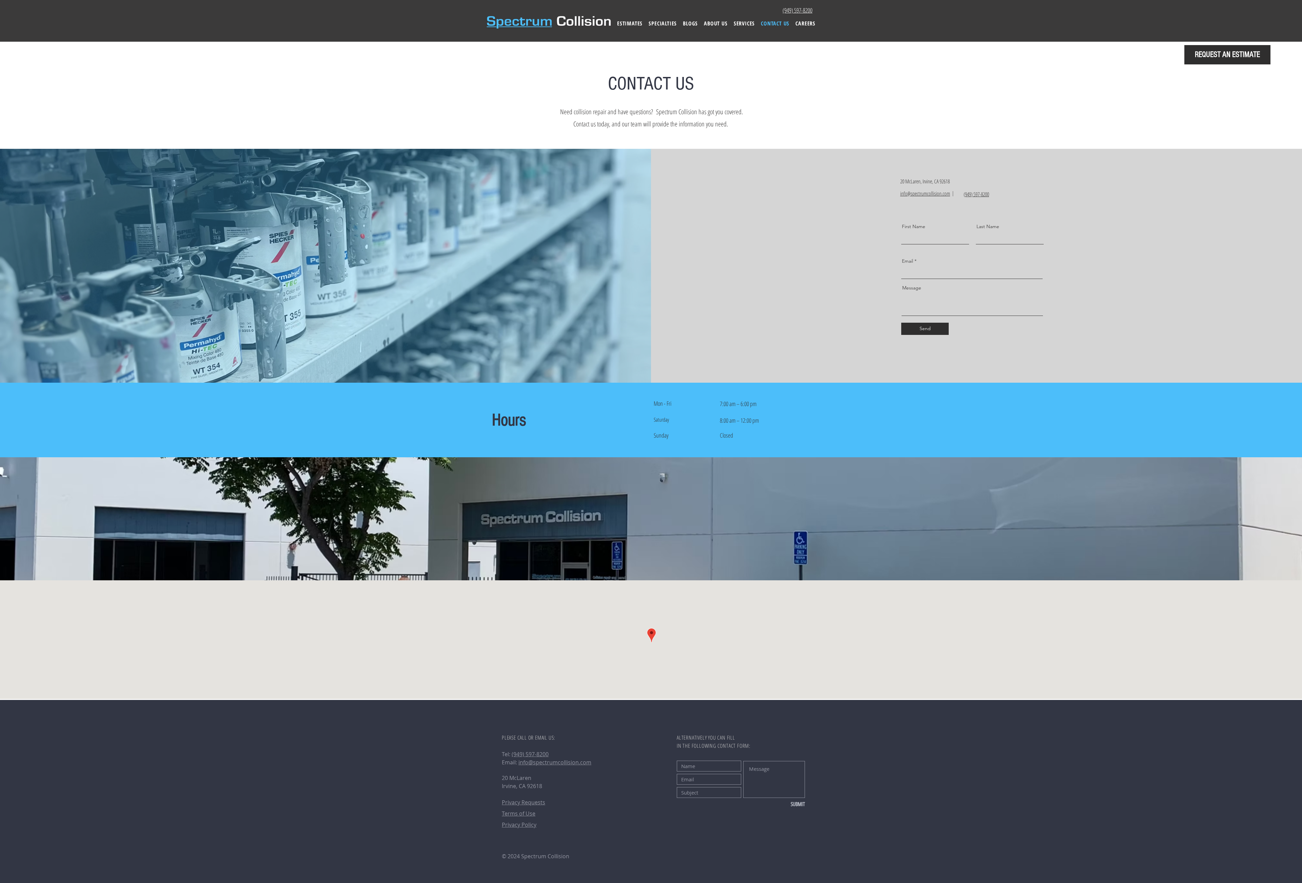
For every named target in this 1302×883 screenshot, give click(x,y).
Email (907, 261)
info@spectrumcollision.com (554, 762)
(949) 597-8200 (530, 754)
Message (911, 287)
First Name (913, 226)
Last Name (987, 226)
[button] (662, 23)
